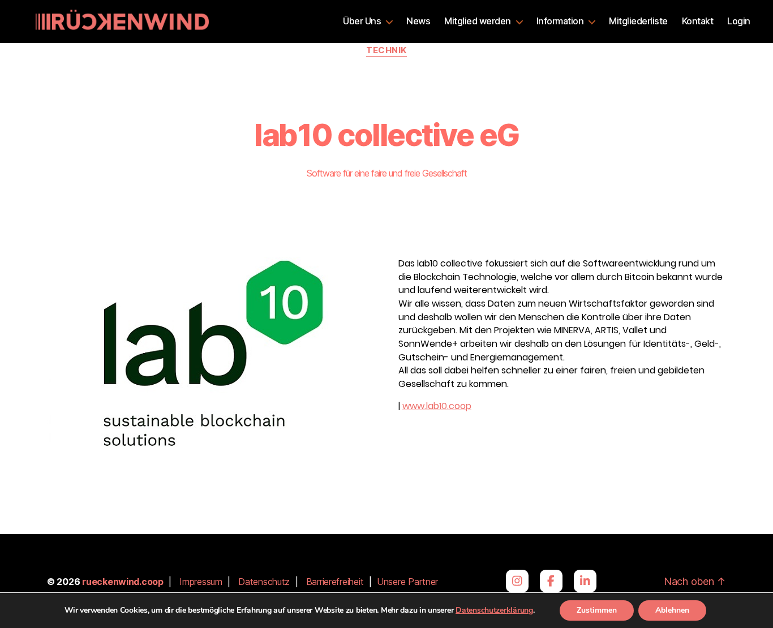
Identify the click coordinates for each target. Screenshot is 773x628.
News (418, 21)
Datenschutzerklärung (494, 610)
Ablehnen (672, 610)
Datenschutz (264, 581)
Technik (386, 50)
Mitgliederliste (638, 21)
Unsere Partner (407, 581)
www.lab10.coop (436, 405)
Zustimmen (597, 610)
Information (560, 21)
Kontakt (698, 21)
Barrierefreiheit (335, 581)
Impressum (200, 581)
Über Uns (362, 21)
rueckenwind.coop (123, 581)
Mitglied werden (477, 21)
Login (738, 21)
